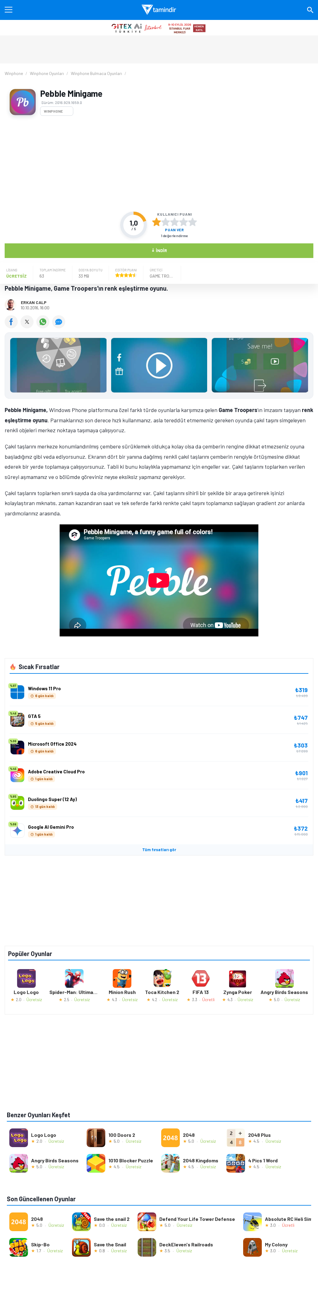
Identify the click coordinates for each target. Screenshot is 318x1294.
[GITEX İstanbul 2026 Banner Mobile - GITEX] (159, 27)
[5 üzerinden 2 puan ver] (165, 222)
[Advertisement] (159, 163)
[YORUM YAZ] (59, 326)
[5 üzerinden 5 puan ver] (192, 222)
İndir (159, 250)
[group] (159, 366)
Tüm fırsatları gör (159, 849)
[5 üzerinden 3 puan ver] (174, 222)
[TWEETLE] (28, 326)
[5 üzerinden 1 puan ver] (156, 222)
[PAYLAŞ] (12, 326)
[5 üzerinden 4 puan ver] (183, 222)
